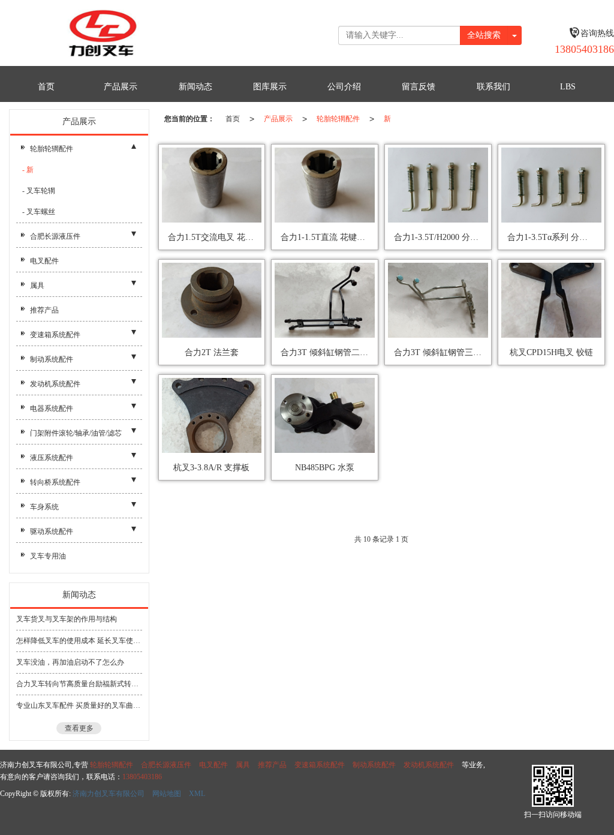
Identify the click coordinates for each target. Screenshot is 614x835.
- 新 (28, 170)
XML (197, 793)
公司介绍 (344, 86)
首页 (46, 86)
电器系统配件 (51, 408)
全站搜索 (484, 35)
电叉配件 (44, 261)
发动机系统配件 (55, 384)
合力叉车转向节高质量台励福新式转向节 (79, 684)
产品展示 (120, 86)
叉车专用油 (48, 556)
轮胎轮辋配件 (338, 119)
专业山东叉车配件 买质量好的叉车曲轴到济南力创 (79, 705)
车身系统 (44, 507)
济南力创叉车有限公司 (109, 793)
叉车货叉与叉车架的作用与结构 (66, 619)
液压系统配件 (51, 457)
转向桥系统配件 (55, 482)
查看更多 (79, 728)
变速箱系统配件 (55, 335)
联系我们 (493, 86)
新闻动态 (195, 86)
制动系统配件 (51, 359)
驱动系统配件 (51, 531)
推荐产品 (44, 310)
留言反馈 (418, 86)
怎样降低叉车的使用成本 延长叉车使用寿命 (79, 640)
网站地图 (166, 793)
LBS (568, 86)
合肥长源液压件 (55, 236)
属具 (37, 285)
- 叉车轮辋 (38, 191)
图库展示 (270, 86)
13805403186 (142, 777)
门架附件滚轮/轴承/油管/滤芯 (76, 433)
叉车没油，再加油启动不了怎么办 (70, 662)
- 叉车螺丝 (38, 212)
